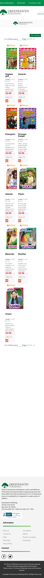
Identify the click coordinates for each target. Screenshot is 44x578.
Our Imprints (27, 530)
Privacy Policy (7, 543)
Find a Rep (6, 540)
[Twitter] (10, 556)
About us (6, 530)
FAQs (5, 537)
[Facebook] (4, 556)
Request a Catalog (29, 537)
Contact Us (7, 534)
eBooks (25, 534)
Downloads (26, 540)
